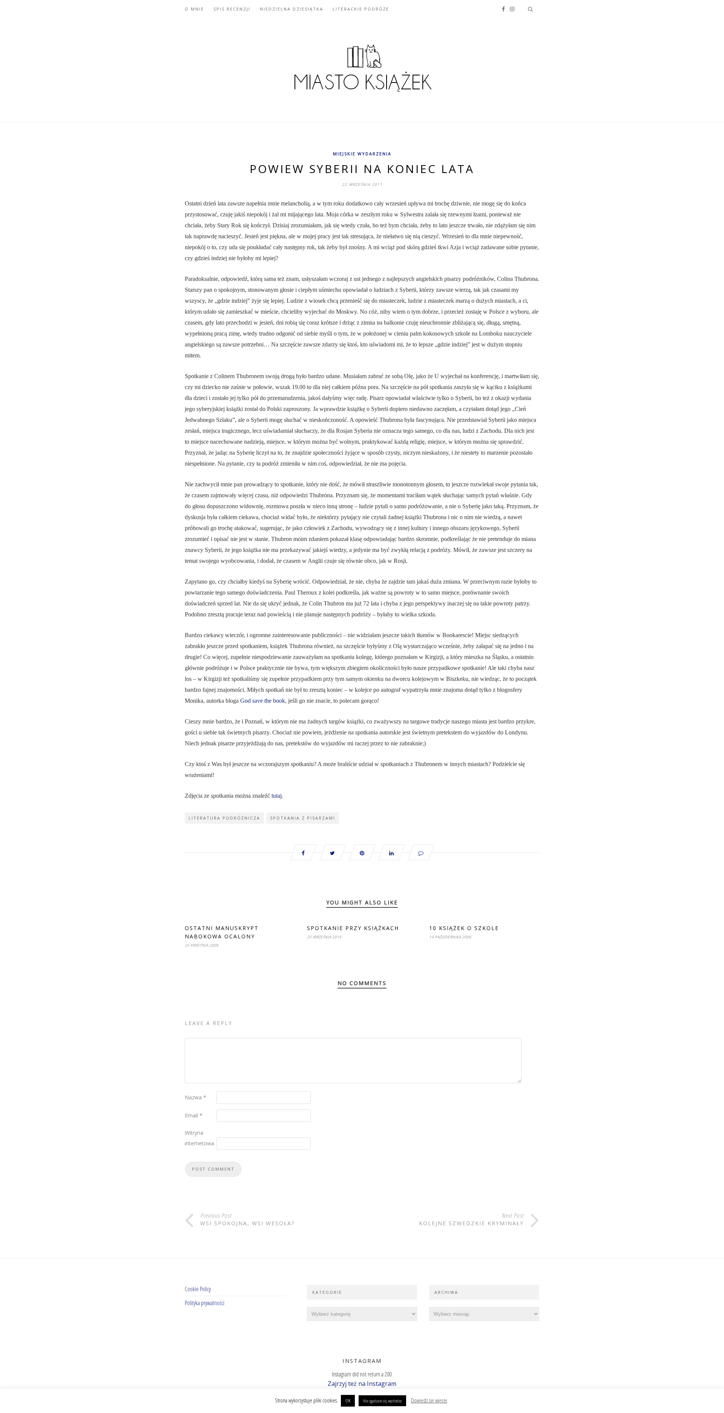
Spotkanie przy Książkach (353, 928)
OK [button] (347, 1400)
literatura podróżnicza (224, 818)
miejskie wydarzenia (362, 153)
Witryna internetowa (199, 1138)
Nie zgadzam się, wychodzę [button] (382, 1401)
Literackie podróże (361, 9)
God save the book (262, 700)
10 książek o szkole (464, 928)
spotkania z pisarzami (302, 818)
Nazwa (195, 1097)
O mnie (194, 9)
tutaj (277, 795)
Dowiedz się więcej (429, 1400)
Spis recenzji (231, 9)
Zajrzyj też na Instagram (362, 1383)
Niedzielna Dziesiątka (291, 9)
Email (193, 1115)
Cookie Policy (198, 1289)
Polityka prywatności (204, 1303)
